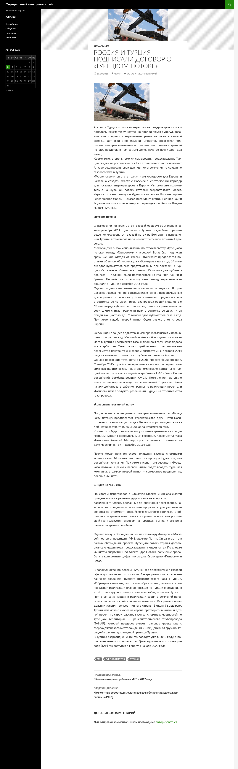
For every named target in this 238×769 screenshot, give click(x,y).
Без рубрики (12, 24)
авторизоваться (166, 722)
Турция (134, 659)
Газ (98, 659)
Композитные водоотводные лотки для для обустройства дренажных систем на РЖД (136, 693)
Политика (11, 33)
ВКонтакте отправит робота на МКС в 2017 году (123, 677)
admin (117, 74)
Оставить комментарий (142, 74)
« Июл (10, 90)
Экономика (101, 46)
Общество (11, 28)
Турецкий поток (115, 659)
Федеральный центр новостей (29, 4)
